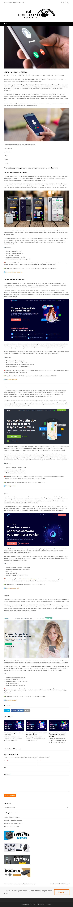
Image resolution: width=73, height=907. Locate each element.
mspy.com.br (11, 486)
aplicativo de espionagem (29, 579)
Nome (6, 761)
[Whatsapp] (65, 2)
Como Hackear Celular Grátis (11, 826)
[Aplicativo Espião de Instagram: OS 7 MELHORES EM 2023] (36, 725)
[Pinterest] (63, 2)
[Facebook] (61, 2)
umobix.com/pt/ (12, 700)
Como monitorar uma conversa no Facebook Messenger (20, 884)
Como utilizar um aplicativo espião (13, 820)
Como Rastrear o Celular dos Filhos (13, 823)
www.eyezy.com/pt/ (13, 588)
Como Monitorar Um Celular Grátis (59, 884)
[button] (7, 710)
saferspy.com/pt (12, 379)
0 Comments (60, 75)
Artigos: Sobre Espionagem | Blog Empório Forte (40, 75)
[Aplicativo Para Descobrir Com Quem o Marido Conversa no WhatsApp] (59, 725)
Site (5, 767)
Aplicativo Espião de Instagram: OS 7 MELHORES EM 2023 (36, 733)
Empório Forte (20, 75)
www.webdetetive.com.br (15, 272)
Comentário (7, 774)
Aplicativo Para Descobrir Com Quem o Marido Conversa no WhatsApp (57, 734)
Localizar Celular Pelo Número (12, 817)
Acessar (61, 892)
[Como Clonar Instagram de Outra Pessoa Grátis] (14, 725)
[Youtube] (67, 2)
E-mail (39, 761)
